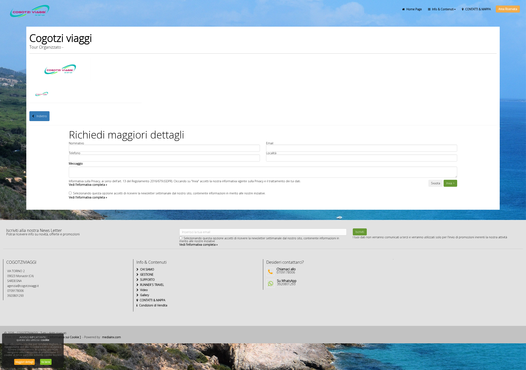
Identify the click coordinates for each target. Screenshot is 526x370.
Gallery (143, 295)
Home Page (413, 9)
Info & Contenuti (442, 9)
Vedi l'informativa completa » (88, 185)
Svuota (435, 183)
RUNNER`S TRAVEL (151, 285)
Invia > (450, 183)
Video (143, 290)
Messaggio (76, 163)
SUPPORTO (146, 280)
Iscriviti (359, 232)
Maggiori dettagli (24, 362)
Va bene (45, 362)
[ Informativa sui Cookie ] (64, 337)
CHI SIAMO (146, 269)
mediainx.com (111, 337)
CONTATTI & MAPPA (477, 9)
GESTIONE (145, 274)
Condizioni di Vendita (152, 305)
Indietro (40, 116)
